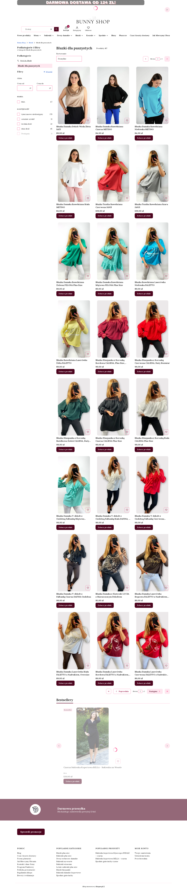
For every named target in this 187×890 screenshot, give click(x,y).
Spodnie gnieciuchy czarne (107, 861)
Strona (152, 59)
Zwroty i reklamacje (25, 875)
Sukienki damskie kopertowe (68, 873)
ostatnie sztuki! (27, 119)
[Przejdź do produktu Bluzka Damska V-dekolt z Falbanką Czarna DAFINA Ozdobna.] (73, 562)
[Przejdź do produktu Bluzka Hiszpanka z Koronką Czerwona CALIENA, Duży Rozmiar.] (152, 329)
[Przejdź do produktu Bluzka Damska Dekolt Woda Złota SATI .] (74, 95)
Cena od (20, 83)
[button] (56, 29)
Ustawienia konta (142, 856)
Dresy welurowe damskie (67, 858)
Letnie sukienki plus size (66, 867)
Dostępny (25, 133)
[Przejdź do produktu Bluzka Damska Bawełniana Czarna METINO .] (113, 95)
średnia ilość (26, 124)
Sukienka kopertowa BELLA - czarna (111, 858)
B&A (23, 102)
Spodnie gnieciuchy (64, 875)
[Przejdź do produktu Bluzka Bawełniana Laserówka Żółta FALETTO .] (74, 329)
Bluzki (31, 43)
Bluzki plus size (63, 853)
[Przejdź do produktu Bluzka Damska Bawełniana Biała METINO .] (74, 173)
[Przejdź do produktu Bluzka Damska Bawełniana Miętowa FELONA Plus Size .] (113, 251)
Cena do (40, 83)
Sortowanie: (61, 54)
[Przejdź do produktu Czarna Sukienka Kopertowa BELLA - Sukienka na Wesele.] (92, 736)
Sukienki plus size (63, 856)
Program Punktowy (25, 867)
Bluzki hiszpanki (63, 870)
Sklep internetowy (92, 886)
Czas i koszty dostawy (26, 856)
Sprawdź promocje (30, 831)
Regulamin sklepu (24, 873)
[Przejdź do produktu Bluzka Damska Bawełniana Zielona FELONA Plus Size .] (74, 251)
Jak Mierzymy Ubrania (26, 861)
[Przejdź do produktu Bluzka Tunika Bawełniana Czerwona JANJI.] (113, 173)
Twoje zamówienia (142, 853)
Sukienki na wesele (64, 861)
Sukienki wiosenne (64, 864)
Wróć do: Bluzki (26, 61)
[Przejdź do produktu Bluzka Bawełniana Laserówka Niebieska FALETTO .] (152, 251)
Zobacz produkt (65, 138)
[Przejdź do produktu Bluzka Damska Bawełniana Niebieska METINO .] (152, 95)
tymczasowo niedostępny (32, 114)
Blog (19, 853)
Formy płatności (24, 858)
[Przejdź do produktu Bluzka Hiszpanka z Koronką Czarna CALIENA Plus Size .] (113, 407)
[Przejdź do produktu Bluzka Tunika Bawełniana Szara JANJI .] (152, 173)
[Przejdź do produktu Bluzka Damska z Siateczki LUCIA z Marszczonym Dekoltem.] (113, 562)
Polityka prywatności (26, 870)
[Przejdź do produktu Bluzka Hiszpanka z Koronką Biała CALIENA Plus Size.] (152, 407)
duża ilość (25, 129)
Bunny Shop (21, 43)
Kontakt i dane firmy (25, 864)
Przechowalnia (141, 858)
